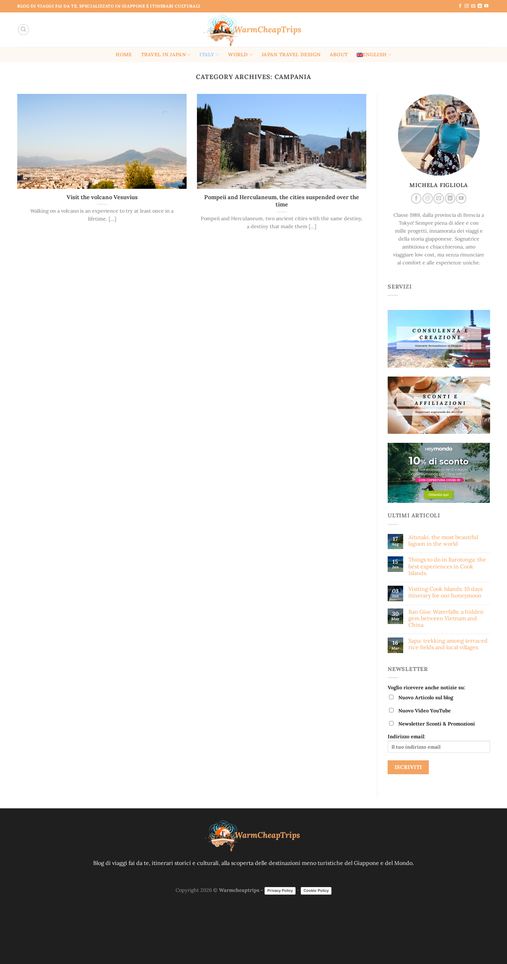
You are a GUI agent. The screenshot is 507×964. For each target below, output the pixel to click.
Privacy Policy (280, 890)
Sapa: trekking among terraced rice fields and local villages (447, 644)
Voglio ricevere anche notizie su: (426, 687)
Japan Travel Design (290, 54)
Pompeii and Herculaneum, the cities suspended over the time (281, 201)
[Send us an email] (473, 6)
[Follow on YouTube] (486, 6)
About (339, 54)
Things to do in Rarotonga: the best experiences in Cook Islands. (447, 566)
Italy (206, 54)
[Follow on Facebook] (460, 6)
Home (124, 54)
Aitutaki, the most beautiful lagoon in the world (443, 540)
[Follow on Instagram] (467, 6)
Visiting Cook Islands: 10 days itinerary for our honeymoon (445, 592)
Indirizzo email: (406, 737)
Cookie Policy (316, 890)
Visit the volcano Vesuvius (102, 197)
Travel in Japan (163, 54)
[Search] (23, 29)
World (238, 54)
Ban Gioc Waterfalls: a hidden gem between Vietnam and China (445, 618)
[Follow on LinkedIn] (480, 6)
